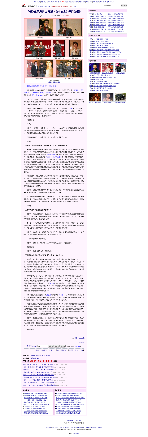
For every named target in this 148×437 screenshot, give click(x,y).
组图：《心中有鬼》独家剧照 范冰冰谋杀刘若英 (39, 385)
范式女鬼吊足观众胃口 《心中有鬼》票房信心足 (39, 364)
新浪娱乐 (66, 16)
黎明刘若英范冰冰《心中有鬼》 (41, 355)
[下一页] (81, 338)
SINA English (86, 427)
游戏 (77, 2)
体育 (42, 2)
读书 (83, 2)
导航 (108, 2)
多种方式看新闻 (61, 350)
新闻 (38, 2)
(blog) (42, 93)
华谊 (31, 361)
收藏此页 (44, 350)
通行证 (112, 2)
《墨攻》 (49, 93)
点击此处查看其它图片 (54, 82)
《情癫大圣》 (50, 154)
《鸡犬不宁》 (35, 93)
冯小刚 (51, 283)
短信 (97, 2)
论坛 (37, 350)
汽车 (70, 2)
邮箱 (104, 2)
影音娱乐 (40, 6)
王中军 (45, 361)
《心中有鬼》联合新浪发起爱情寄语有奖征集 (38, 367)
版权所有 (76, 434)
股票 (52, 2)
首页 (35, 2)
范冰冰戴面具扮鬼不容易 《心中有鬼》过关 (38, 372)
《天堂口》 (62, 295)
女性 (80, 2)
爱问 (101, 2)
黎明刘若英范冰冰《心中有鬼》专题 (61, 6)
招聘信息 (73, 427)
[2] (76, 338)
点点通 (71, 350)
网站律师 (79, 427)
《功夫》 (48, 157)
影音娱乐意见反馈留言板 (74, 421)
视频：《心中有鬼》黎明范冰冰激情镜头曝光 (38, 375)
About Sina (55, 427)
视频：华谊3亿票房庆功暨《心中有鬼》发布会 (42, 86)
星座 (90, 2)
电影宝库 (47, 6)
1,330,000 (77, 346)
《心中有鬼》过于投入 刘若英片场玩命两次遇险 (39, 377)
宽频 (66, 2)
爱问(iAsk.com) (32, 346)
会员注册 (93, 427)
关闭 (82, 350)
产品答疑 (99, 427)
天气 (94, 2)
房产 (73, 2)
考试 (87, 2)
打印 (76, 350)
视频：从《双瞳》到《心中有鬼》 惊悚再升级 (38, 382)
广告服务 (61, 427)
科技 (56, 2)
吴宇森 (48, 295)
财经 (49, 2)
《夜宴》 (76, 90)
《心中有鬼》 (35, 95)
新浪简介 (48, 427)
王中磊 (50, 361)
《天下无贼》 (57, 157)
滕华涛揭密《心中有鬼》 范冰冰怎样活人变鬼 (38, 370)
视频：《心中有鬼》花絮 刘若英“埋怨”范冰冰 (38, 380)
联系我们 (67, 427)
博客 (59, 2)
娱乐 (45, 2)
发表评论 (81, 342)
